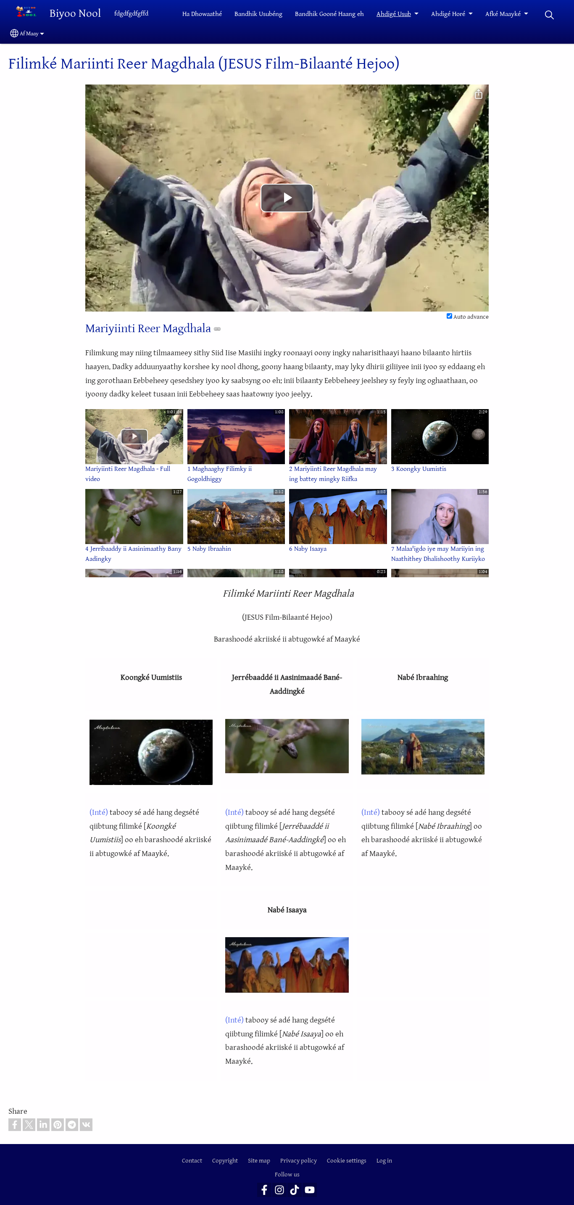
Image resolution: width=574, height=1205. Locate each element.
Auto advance (470, 316)
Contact (192, 1160)
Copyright (225, 1160)
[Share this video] (478, 94)
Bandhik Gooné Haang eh (329, 14)
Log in (384, 1160)
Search (549, 15)
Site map (259, 1160)
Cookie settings (346, 1160)
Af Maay (29, 33)
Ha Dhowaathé (202, 14)
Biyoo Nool (75, 13)
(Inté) (99, 812)
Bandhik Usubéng (258, 14)
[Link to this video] (217, 328)
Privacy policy (298, 1160)
